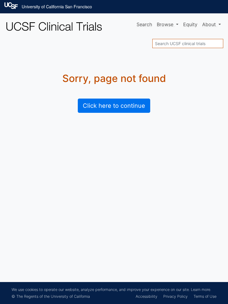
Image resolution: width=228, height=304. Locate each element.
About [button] (209, 24)
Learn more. (201, 289)
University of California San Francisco (57, 7)
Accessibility (146, 296)
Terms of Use (205, 296)
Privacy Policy (175, 296)
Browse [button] (166, 24)
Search (144, 24)
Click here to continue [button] (114, 105)
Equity (190, 24)
